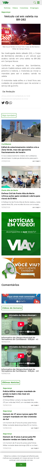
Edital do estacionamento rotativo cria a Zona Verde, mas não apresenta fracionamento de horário (20, 149)
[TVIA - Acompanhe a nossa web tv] (21, 233)
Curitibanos (6, 144)
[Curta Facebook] (21, 299)
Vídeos (15, 8)
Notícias (7, 8)
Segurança (5, 12)
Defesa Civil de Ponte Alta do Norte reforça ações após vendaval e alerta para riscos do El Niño (20, 196)
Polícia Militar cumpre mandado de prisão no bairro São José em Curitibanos (19, 394)
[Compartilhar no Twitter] (3, 103)
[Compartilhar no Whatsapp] (10, 103)
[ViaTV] (5, 2)
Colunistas (24, 8)
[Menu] (38, 2)
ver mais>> (36, 161)
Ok (21, 465)
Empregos (34, 8)
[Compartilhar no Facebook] (6, 103)
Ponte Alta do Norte (9, 190)
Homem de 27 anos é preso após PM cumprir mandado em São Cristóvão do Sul (20, 416)
